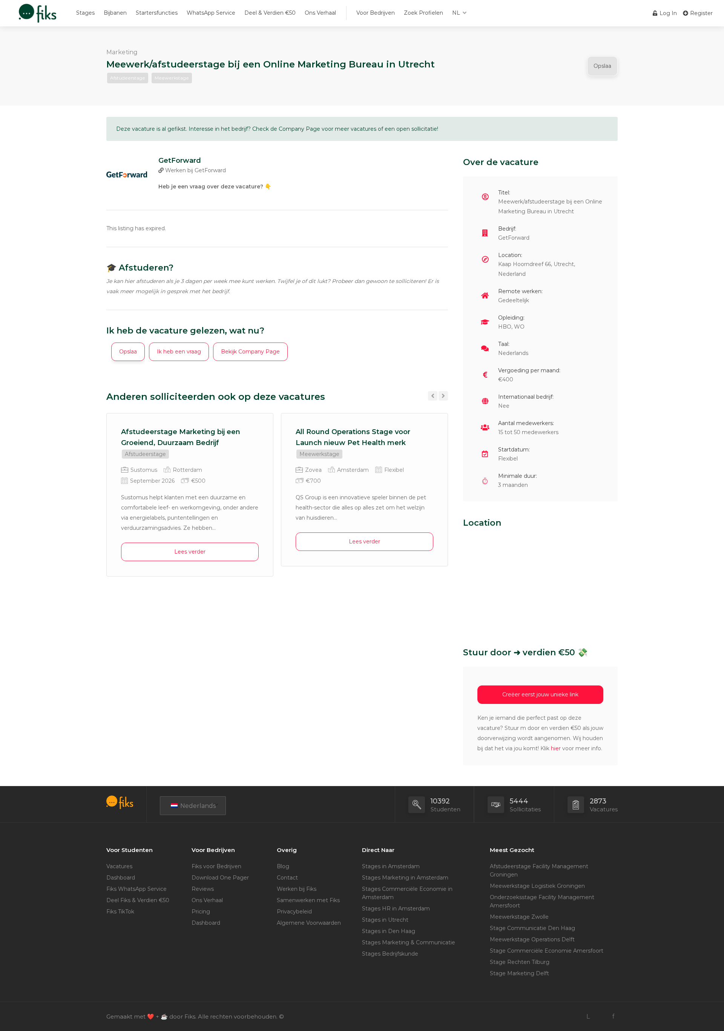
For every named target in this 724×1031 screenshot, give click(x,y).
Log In (667, 13)
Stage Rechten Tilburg (519, 962)
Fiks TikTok (120, 911)
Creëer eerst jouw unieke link (540, 694)
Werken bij (195, 170)
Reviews (203, 889)
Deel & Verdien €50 (270, 12)
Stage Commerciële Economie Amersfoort (546, 950)
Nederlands (197, 805)
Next (443, 396)
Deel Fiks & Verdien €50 (137, 900)
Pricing (201, 911)
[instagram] (600, 1016)
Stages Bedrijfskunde (390, 953)
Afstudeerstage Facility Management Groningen (539, 870)
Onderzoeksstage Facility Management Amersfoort (542, 901)
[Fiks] (37, 16)
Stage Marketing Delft (519, 973)
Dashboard (120, 877)
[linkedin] (588, 1016)
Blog (283, 866)
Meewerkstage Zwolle (519, 916)
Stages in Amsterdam (391, 866)
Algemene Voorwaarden (309, 922)
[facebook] (613, 1016)
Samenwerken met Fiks (308, 900)
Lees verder (190, 551)
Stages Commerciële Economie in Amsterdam (407, 893)
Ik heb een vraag (179, 351)
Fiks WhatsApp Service (136, 889)
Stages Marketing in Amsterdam (405, 877)
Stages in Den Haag (388, 931)
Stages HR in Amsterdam (396, 908)
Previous (432, 396)
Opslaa (602, 66)
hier (556, 748)
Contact (287, 877)
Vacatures (119, 866)
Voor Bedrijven (375, 12)
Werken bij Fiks (296, 889)
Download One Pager (220, 877)
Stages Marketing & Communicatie (408, 942)
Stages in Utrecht (385, 919)
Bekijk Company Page (250, 351)
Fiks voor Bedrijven (216, 866)
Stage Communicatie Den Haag (532, 928)
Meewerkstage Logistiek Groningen (537, 886)
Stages (85, 12)
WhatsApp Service (211, 12)
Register (701, 13)
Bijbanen (115, 12)
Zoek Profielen (423, 12)
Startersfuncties (157, 12)
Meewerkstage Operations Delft (532, 939)
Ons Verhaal (320, 12)
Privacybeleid (294, 911)
